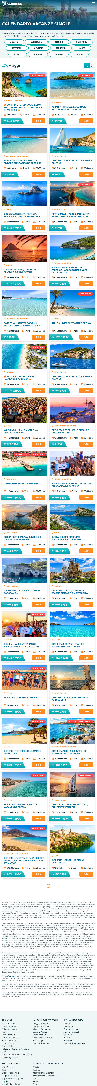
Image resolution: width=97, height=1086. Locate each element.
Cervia (9, 426)
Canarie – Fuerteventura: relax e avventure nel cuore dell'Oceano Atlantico (24, 860)
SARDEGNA (10, 156)
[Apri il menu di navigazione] (93, 3)
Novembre (81, 42)
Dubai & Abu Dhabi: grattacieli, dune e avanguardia (70, 805)
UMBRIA (57, 963)
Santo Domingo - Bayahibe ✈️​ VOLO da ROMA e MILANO (24, 1021)
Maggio (38, 54)
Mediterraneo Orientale (65, 426)
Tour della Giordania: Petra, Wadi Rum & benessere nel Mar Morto (72, 914)
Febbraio (61, 48)
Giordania (58, 909)
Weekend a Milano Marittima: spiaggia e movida (21, 431)
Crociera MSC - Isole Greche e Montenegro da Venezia (69, 752)
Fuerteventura (23, 854)
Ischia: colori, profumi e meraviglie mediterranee (66, 538)
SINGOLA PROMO (37, 76)
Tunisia (57, 319)
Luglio (79, 54)
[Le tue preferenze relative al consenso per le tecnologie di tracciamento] (4, 1082)
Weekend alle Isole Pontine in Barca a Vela (22, 591)
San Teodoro (23, 156)
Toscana (10, 963)
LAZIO (56, 856)
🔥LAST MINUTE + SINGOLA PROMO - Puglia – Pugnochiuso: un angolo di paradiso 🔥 (24, 107)
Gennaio (38, 48)
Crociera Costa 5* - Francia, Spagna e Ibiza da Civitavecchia (22, 215)
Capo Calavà (11, 533)
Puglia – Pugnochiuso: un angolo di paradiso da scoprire (72, 484)
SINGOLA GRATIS (21, 454)
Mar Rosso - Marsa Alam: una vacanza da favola (20, 805)
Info (38, 121)
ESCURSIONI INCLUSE (67, 884)
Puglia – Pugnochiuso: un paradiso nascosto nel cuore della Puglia (69, 270)
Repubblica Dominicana (17, 1016)
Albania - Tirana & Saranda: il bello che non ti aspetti (69, 108)
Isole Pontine (60, 156)
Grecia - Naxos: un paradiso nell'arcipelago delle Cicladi (21, 645)
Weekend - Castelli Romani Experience (68, 861)
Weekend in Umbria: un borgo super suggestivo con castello (71, 968)
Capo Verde (11, 479)
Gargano (19, 100)
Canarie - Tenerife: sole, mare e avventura (22, 752)
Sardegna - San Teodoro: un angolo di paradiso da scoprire (22, 161)
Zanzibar (10, 372)
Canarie (10, 854)
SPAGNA (9, 209)
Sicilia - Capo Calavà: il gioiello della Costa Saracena (22, 538)
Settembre (36, 42)
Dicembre (16, 48)
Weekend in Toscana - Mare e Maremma (21, 968)
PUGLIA (9, 100)
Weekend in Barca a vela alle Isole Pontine (72, 161)
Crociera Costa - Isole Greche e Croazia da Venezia (70, 431)
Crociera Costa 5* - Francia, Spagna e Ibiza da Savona (20, 270)
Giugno (59, 54)
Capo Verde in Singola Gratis (21, 483)
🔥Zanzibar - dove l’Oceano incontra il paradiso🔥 (20, 377)
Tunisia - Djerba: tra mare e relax (71, 323)
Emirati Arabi (60, 800)
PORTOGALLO (59, 209)
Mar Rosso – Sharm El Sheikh (20, 697)
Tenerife (9, 747)
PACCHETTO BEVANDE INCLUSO (80, 722)
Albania (57, 102)
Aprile (17, 54)
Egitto (9, 693)
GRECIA (9, 640)
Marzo (81, 48)
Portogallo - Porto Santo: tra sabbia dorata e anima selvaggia (70, 215)
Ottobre (58, 42)
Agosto (14, 42)
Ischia (56, 533)
